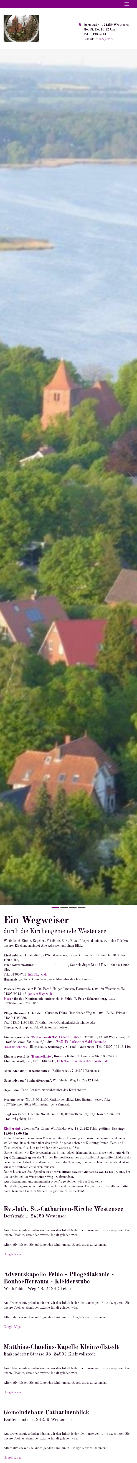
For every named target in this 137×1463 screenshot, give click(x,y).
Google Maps (12, 1254)
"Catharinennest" (16, 1047)
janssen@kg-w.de (40, 993)
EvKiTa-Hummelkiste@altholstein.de (82, 1061)
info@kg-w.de (104, 39)
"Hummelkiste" (41, 1056)
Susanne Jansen (70, 1037)
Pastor (8, 998)
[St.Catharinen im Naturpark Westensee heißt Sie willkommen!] (22, 28)
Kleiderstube (13, 1128)
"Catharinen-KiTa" (44, 1037)
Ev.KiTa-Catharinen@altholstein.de (81, 1042)
